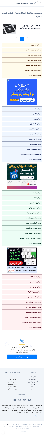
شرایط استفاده (6, 425)
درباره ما (33, 389)
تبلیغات (33, 387)
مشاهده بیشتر (38, 416)
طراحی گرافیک (12, 387)
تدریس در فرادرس (33, 382)
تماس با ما (33, 377)
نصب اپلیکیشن (21, 357)
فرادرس (33, 384)
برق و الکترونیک (12, 384)
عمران (12, 377)
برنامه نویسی (12, 379)
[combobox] (18, 3)
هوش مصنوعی (12, 382)
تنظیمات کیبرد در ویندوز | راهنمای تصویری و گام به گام (30, 27)
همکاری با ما (33, 379)
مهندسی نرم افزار (12, 389)
